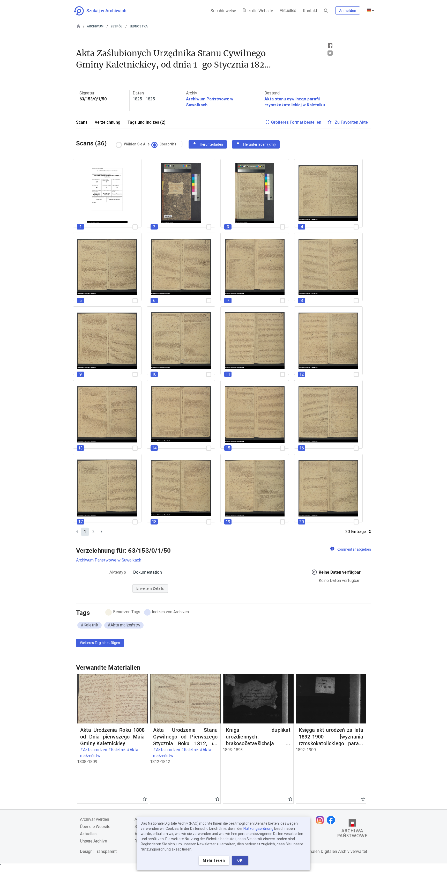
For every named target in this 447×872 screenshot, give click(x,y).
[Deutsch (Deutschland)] (370, 10)
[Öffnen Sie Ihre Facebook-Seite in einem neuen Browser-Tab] (332, 820)
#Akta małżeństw (124, 625)
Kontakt (310, 10)
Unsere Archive (93, 841)
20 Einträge (355, 531)
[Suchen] (326, 11)
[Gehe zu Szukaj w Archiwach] (104, 11)
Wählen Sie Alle (137, 144)
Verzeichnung (107, 122)
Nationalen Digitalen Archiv (324, 851)
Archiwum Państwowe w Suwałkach (108, 560)
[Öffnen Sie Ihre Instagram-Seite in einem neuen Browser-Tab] (321, 820)
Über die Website (258, 10)
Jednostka (138, 26)
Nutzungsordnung (258, 828)
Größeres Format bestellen (296, 122)
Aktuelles (288, 10)
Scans (81, 122)
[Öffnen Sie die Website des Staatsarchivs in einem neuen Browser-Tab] (352, 829)
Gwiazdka (145, 798)
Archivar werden (94, 819)
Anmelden (347, 11)
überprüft (168, 144)
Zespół (116, 26)
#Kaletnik (89, 625)
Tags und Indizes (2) (147, 122)
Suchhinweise (223, 10)
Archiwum (95, 26)
